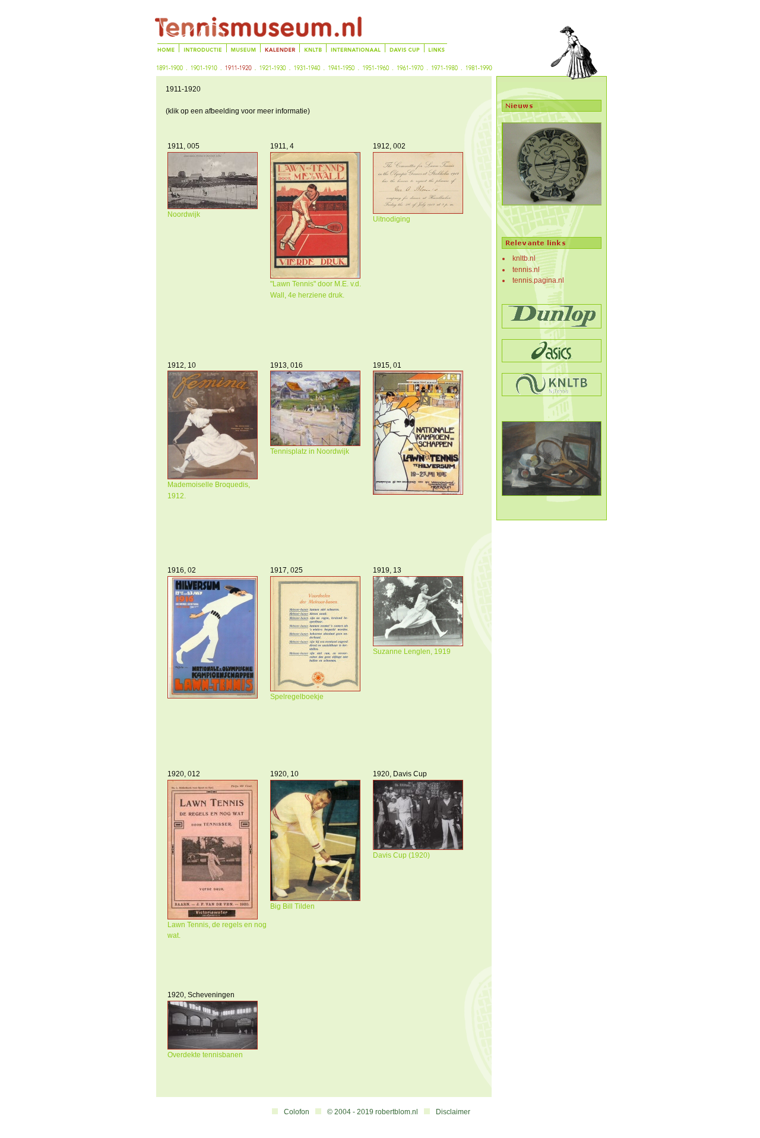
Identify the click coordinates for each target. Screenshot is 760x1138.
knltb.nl (524, 258)
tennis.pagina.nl (538, 280)
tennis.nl (526, 269)
